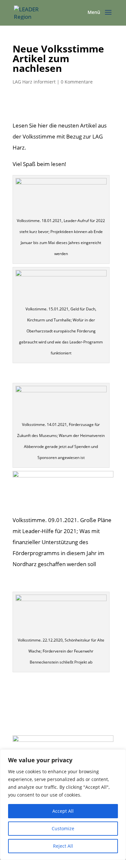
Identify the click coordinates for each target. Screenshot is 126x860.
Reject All (63, 846)
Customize (63, 828)
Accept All (63, 811)
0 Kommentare (77, 82)
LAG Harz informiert (34, 82)
